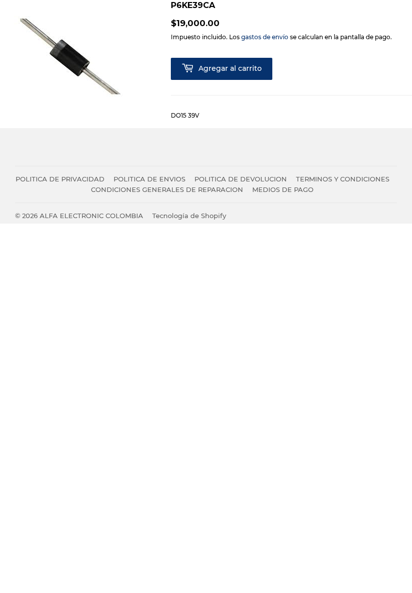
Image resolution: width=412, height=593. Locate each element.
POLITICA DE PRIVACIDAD (60, 179)
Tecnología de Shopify (189, 216)
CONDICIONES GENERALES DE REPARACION (167, 189)
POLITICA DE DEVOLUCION (240, 179)
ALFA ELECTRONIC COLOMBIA (91, 216)
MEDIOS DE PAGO (283, 189)
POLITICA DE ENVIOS (149, 179)
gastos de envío (264, 37)
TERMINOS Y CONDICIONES (342, 179)
